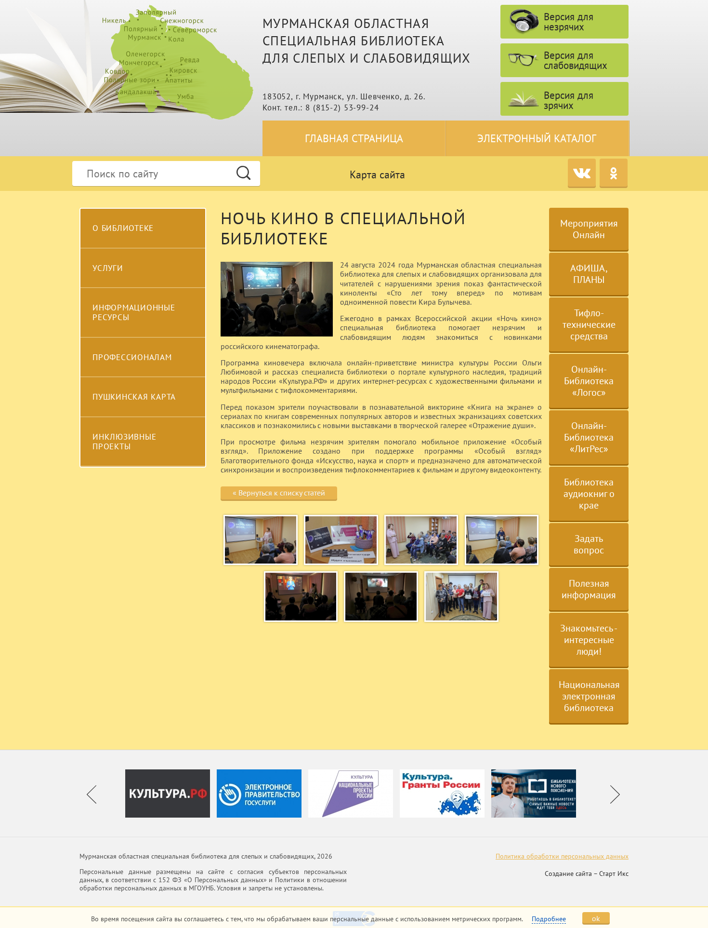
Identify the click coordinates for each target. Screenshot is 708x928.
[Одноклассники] (614, 173)
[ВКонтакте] (582, 173)
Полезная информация (589, 589)
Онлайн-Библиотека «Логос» (589, 381)
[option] (171, 793)
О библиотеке (123, 228)
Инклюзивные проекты (124, 441)
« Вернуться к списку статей (279, 493)
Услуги (107, 268)
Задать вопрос (589, 544)
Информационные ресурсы (133, 312)
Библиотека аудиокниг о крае (589, 493)
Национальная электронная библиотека (589, 696)
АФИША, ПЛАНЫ (589, 274)
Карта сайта (377, 174)
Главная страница (354, 138)
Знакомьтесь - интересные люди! (588, 640)
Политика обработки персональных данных (562, 856)
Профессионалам (132, 357)
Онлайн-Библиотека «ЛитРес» (589, 437)
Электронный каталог (536, 138)
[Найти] (243, 173)
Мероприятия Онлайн (589, 229)
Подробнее (549, 919)
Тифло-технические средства (589, 324)
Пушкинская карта (134, 396)
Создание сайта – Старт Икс (587, 873)
